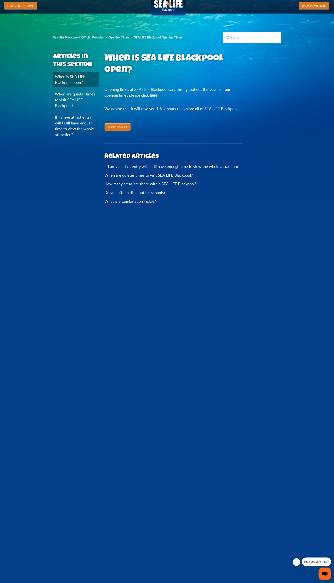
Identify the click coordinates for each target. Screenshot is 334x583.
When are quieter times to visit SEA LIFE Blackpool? (75, 100)
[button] (117, 127)
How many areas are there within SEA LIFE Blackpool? (150, 184)
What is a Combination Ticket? (130, 201)
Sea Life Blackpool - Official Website (78, 37)
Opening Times (118, 37)
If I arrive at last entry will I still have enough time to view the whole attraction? (74, 126)
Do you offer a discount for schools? (134, 192)
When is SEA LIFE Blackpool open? (70, 79)
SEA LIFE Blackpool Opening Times (158, 37)
